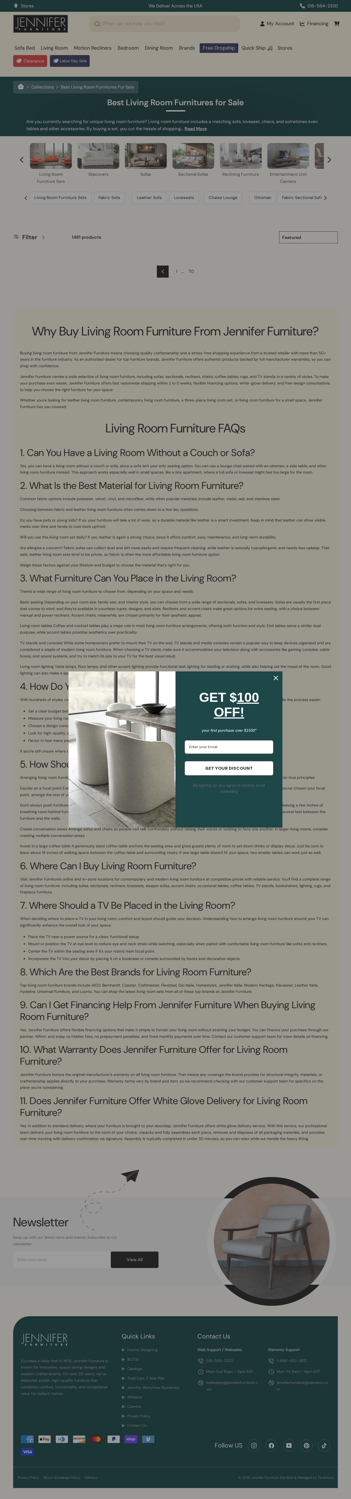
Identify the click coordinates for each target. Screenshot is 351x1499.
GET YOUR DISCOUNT (229, 768)
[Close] (275, 678)
